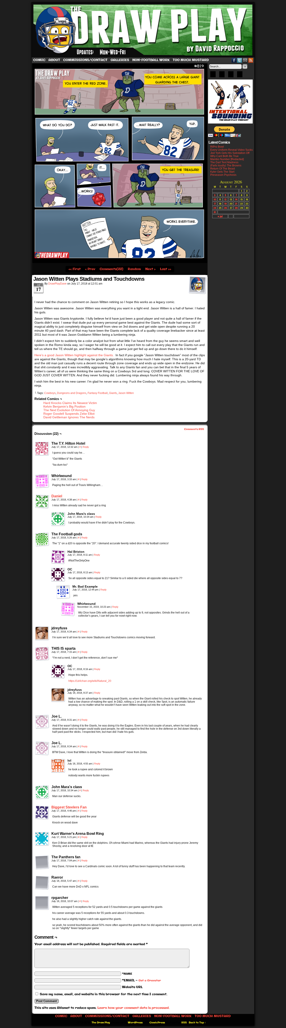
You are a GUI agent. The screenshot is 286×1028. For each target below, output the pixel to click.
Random (134, 269)
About (54, 60)
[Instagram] (239, 75)
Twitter (239, 60)
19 (225, 203)
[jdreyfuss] (42, 633)
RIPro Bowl (217, 146)
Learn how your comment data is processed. (133, 1008)
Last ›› (165, 269)
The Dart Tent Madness (224, 162)
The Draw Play (143, 29)
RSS (251, 60)
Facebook (234, 60)
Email (245, 60)
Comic (39, 60)
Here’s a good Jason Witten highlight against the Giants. (74, 355)
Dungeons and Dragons (71, 393)
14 (236, 199)
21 (236, 203)
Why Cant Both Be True (224, 156)
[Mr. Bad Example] (63, 592)
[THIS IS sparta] (42, 654)
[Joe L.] (42, 721)
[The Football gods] (42, 539)
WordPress (135, 1022)
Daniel (56, 496)
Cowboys (50, 393)
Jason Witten (126, 393)
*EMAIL (141, 980)
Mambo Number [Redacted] (227, 159)
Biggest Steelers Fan (69, 807)
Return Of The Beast (222, 168)
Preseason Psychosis (223, 174)
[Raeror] (42, 882)
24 (214, 207)
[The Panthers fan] (42, 862)
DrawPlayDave (57, 283)
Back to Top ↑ (197, 1022)
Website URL (132, 987)
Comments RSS (194, 429)
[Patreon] (222, 75)
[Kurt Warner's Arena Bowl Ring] (42, 839)
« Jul (220, 216)
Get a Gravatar (150, 980)
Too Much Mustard (191, 60)
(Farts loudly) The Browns (225, 165)
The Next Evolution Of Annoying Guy (69, 410)
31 (215, 212)
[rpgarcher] (42, 903)
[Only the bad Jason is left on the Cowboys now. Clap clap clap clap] (120, 262)
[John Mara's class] (58, 519)
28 (236, 207)
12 (225, 199)
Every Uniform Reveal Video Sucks (231, 149)
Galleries (120, 60)
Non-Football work (151, 60)
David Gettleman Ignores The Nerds (69, 417)
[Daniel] (42, 507)
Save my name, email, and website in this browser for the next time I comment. (103, 994)
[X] (230, 75)
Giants (113, 393)
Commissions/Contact (85, 60)
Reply (86, 447)
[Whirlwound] (42, 481)
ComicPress (157, 1022)
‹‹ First (75, 269)
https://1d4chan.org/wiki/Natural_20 (89, 681)
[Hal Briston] (58, 557)
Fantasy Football (98, 393)
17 (215, 203)
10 (215, 199)
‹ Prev (90, 269)
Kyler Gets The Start (222, 171)
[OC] (58, 574)
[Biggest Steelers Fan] (42, 818)
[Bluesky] (213, 75)
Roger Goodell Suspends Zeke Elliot (69, 413)
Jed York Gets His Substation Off (229, 153)
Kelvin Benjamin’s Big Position (64, 406)
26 (225, 207)
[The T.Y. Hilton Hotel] (42, 449)
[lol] (58, 766)
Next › (150, 269)
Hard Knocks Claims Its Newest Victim (70, 403)
